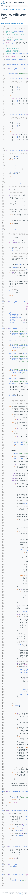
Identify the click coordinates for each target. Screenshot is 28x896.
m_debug (11, 322)
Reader (12, 42)
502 (2, 810)
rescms (19, 644)
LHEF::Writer (13, 383)
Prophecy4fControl (15, 9)
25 (2, 64)
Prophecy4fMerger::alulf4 (17, 114)
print (10, 331)
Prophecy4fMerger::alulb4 (17, 78)
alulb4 (11, 156)
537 (2, 865)
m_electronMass (21, 825)
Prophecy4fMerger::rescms (17, 230)
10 (2, 40)
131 (2, 230)
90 (2, 166)
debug (24, 322)
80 (2, 150)
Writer (12, 44)
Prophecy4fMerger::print (17, 865)
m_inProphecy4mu (14, 316)
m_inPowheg (12, 313)
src (24, 9)
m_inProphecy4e (14, 314)
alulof (11, 248)
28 (2, 69)
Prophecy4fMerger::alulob (17, 150)
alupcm (18, 264)
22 (2, 59)
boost (25, 503)
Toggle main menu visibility (2, 6)
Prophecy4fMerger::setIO (17, 302)
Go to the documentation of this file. (12, 23)
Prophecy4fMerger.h (19, 31)
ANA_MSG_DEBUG (16, 868)
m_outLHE (11, 319)
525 (2, 846)
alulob (11, 291)
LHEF (14, 40)
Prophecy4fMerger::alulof (17, 166)
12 (2, 44)
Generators (4, 9)
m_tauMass (19, 835)
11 (2, 42)
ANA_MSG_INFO (13, 73)
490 (2, 791)
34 (2, 78)
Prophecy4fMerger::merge (17, 328)
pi (18, 87)
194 (2, 328)
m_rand (11, 72)
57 (2, 114)
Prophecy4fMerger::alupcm (19, 183)
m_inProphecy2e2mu (15, 317)
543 (2, 874)
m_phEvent (12, 320)
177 (2, 302)
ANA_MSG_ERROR (16, 334)
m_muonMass (19, 830)
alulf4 (11, 172)
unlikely (24, 269)
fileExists (15, 333)
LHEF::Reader (13, 341)
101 (2, 183)
